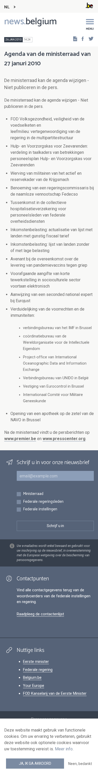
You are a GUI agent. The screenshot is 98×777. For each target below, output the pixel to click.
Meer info (64, 748)
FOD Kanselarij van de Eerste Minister (55, 693)
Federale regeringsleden (43, 502)
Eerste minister (36, 661)
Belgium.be (32, 677)
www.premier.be (20, 438)
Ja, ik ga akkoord (35, 763)
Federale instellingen (40, 509)
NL (6, 7)
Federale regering (38, 669)
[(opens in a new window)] (81, 38)
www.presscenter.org (64, 438)
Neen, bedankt (80, 764)
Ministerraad (33, 494)
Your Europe (33, 685)
